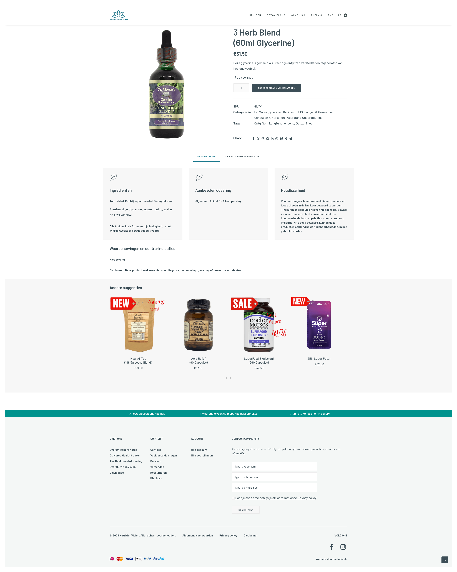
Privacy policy (228, 535)
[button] (340, 15)
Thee (308, 123)
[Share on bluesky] (281, 138)
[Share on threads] (263, 138)
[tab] (242, 157)
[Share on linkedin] (272, 138)
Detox (300, 123)
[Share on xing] (286, 138)
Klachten (156, 478)
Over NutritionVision (123, 466)
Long (290, 123)
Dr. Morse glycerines (268, 112)
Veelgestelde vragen (163, 455)
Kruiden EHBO (293, 112)
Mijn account (199, 449)
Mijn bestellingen (202, 455)
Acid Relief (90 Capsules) (199, 360)
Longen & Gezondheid (319, 112)
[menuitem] (255, 15)
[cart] (345, 15)
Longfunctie (277, 123)
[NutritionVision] (119, 15)
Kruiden (255, 15)
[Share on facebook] (253, 138)
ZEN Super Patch (319, 358)
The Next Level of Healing (126, 461)
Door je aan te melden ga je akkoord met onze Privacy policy (275, 498)
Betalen (155, 461)
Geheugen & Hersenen (269, 117)
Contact (155, 449)
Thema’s (316, 15)
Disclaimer (251, 535)
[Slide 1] (226, 378)
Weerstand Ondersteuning (304, 117)
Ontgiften (260, 123)
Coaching (298, 15)
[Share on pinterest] (267, 138)
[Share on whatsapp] (277, 138)
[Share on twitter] (258, 138)
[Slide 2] (230, 378)
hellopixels (340, 559)
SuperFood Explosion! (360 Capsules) (259, 360)
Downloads (117, 472)
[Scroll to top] (444, 559)
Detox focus (276, 15)
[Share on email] (290, 138)
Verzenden (157, 466)
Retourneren (158, 472)
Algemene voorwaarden (197, 535)
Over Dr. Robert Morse (123, 449)
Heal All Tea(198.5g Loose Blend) (138, 360)
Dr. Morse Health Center (125, 455)
